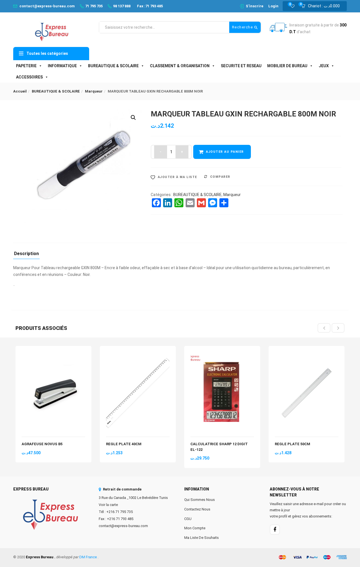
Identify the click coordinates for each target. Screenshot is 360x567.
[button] (322, 6)
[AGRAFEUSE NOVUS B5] (53, 355)
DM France (88, 557)
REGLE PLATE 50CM (292, 444)
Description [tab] (26, 253)
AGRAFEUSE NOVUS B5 (42, 444)
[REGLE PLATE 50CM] (306, 355)
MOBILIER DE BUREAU (287, 66)
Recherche (243, 27)
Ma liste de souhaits (201, 538)
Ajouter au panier (225, 152)
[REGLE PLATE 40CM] (138, 355)
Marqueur (94, 91)
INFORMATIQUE (62, 66)
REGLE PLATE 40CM (123, 444)
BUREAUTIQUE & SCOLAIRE (113, 66)
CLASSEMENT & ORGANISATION (180, 66)
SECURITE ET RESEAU (241, 66)
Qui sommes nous (199, 500)
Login (273, 6)
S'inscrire (254, 6)
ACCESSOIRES (29, 77)
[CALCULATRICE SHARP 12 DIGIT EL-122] (222, 355)
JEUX (324, 66)
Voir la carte (108, 505)
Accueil (20, 91)
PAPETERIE (26, 66)
